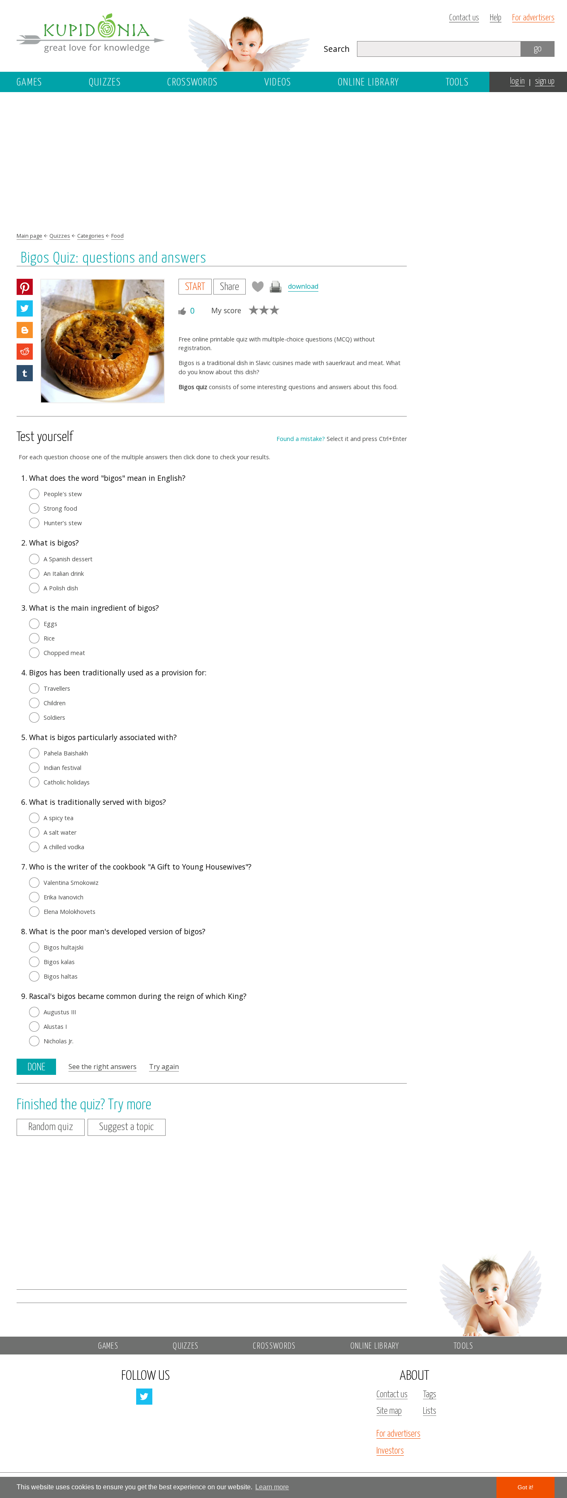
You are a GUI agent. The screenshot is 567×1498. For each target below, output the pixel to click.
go (538, 49)
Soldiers (54, 717)
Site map (389, 1411)
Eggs (50, 624)
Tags (429, 1395)
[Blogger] (25, 330)
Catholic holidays (67, 782)
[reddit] (25, 351)
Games (29, 83)
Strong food (60, 508)
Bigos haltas (61, 976)
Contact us (464, 18)
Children (55, 703)
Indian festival (62, 768)
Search (336, 48)
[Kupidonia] (164, 35)
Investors (390, 1451)
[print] (276, 287)
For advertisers (533, 18)
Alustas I (55, 1026)
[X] (25, 308)
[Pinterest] (25, 287)
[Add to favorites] (258, 286)
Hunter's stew (63, 523)
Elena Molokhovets (69, 912)
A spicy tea (58, 818)
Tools (457, 83)
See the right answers (102, 1066)
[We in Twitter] (144, 1396)
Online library (368, 83)
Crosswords (192, 83)
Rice (49, 638)
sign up (545, 81)
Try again (164, 1066)
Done (36, 1067)
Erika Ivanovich (63, 897)
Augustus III (60, 1012)
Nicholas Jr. (58, 1041)
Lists (429, 1411)
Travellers (57, 688)
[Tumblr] (25, 373)
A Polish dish (61, 588)
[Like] (182, 311)
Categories (90, 235)
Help (495, 18)
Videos (277, 83)
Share (229, 287)
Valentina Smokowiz (71, 883)
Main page (29, 235)
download (303, 286)
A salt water (60, 832)
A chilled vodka (64, 847)
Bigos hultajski (63, 947)
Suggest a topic (126, 1127)
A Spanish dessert (68, 559)
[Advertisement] (490, 239)
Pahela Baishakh (66, 753)
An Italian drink (64, 573)
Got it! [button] (525, 1487)
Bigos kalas (59, 962)
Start (195, 287)
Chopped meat (64, 653)
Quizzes (105, 83)
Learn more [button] (272, 1487)
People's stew (63, 494)
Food (117, 235)
